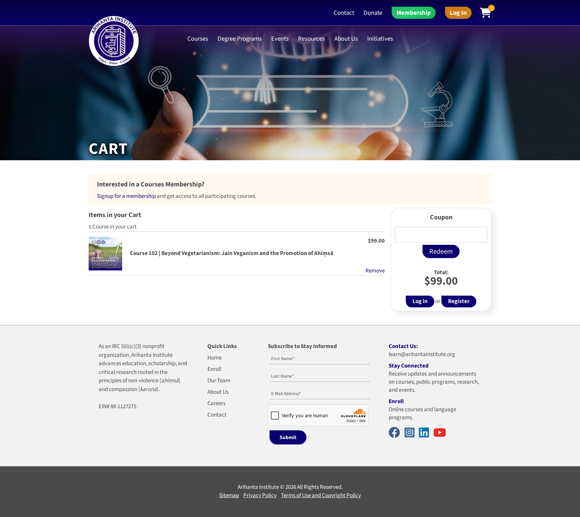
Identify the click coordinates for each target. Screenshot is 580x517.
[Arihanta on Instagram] (411, 433)
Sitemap (229, 495)
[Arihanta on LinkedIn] (425, 433)
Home (214, 358)
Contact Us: (403, 346)
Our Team (218, 381)
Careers (216, 403)
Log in (420, 301)
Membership (413, 12)
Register (459, 301)
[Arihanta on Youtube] (441, 433)
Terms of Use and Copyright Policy (321, 495)
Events (280, 38)
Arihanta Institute (258, 487)
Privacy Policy (260, 495)
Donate (373, 12)
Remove (375, 271)
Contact (344, 12)
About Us (218, 392)
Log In (458, 12)
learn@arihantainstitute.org (422, 354)
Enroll (214, 369)
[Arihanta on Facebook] (396, 433)
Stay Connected (409, 366)
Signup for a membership (126, 196)
